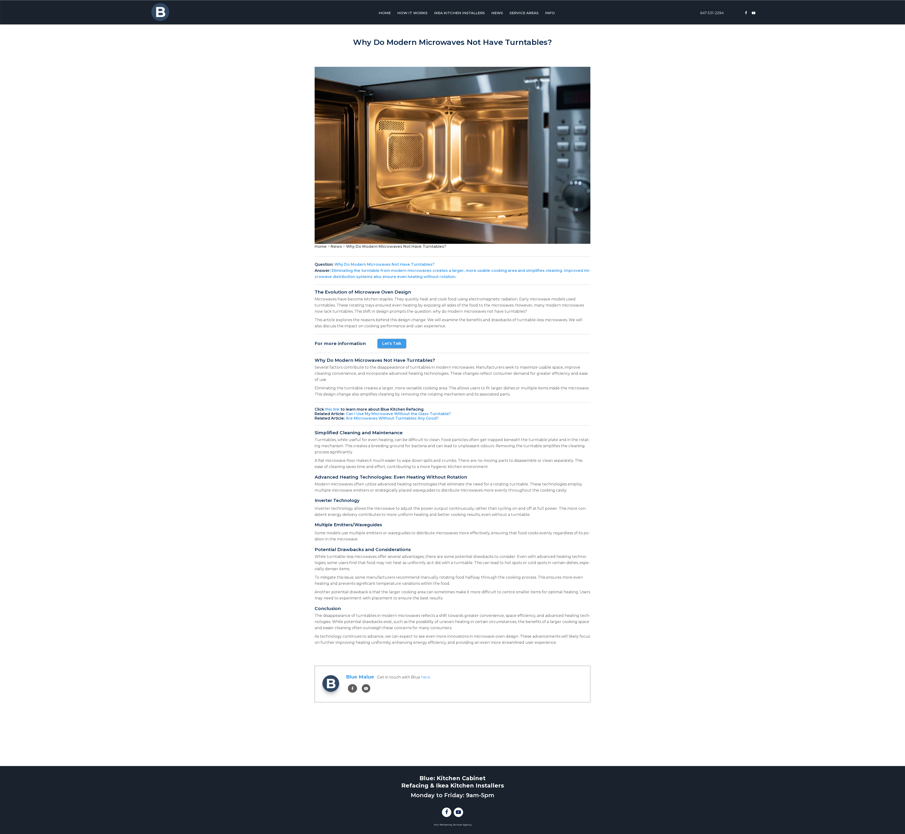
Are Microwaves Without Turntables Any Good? (392, 418)
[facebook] (352, 688)
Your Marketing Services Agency (453, 824)
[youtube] (366, 688)
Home (321, 246)
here (425, 677)
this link (332, 409)
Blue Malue (360, 677)
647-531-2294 (712, 13)
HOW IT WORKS (412, 13)
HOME (385, 13)
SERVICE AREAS (524, 13)
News (336, 246)
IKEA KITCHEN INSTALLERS (459, 13)
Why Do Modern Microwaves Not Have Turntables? (396, 246)
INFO (550, 13)
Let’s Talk (391, 343)
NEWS (497, 13)
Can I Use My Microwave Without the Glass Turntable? (398, 414)
